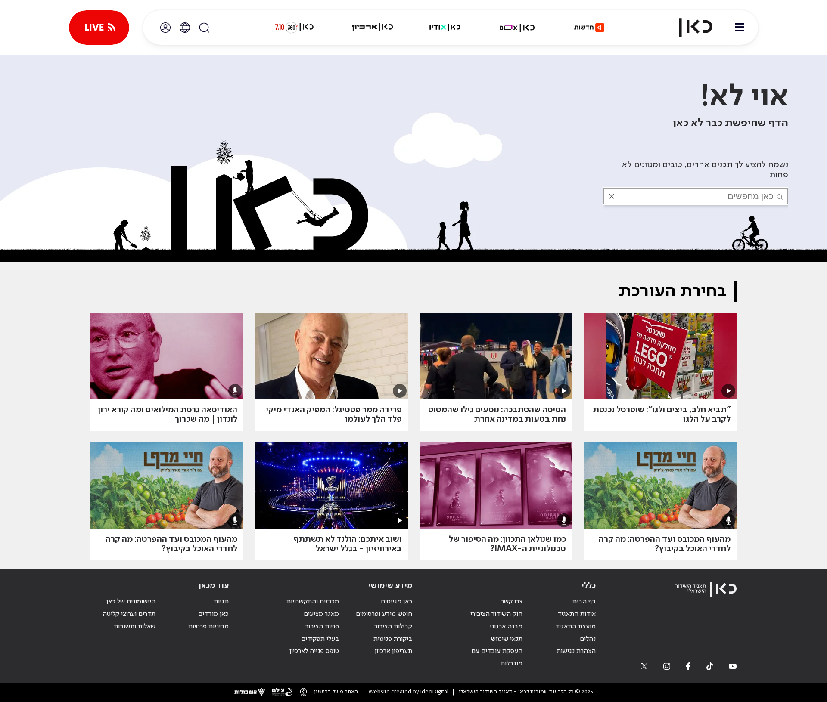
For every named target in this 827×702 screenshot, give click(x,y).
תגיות (221, 601)
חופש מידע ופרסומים (384, 614)
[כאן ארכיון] (372, 27)
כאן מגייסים (396, 601)
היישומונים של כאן (130, 601)
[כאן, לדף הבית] (688, 27)
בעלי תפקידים (320, 639)
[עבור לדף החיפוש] (204, 27)
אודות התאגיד (576, 614)
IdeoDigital (434, 692)
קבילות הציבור (393, 626)
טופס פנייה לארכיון (314, 651)
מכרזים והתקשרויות (312, 601)
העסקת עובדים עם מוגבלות (496, 657)
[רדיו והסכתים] (445, 27)
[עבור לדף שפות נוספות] (184, 27)
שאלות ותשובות (134, 626)
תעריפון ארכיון (393, 651)
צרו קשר (511, 601)
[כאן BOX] (517, 27)
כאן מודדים (213, 614)
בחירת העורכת (673, 291)
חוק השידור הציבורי (496, 614)
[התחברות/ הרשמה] (165, 27)
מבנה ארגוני (506, 626)
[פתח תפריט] (739, 27)
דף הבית (584, 601)
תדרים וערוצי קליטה (129, 614)
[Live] (99, 27)
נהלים (588, 639)
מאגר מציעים (321, 614)
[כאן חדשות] (589, 27)
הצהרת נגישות (576, 651)
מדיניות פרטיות (208, 626)
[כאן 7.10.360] (294, 27)
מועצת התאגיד (575, 626)
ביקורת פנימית (392, 639)
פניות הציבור (322, 626)
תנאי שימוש (506, 639)
